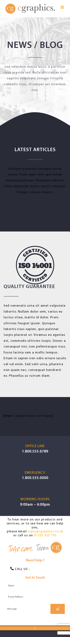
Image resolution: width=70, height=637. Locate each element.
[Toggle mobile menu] (63, 7)
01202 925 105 (45, 535)
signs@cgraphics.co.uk (45, 531)
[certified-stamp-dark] (35, 248)
